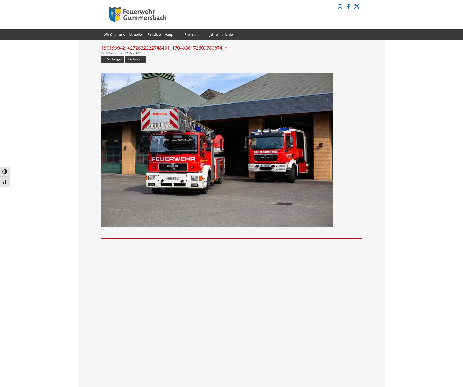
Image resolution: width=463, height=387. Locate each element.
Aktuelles (136, 34)
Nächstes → (135, 59)
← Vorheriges (113, 59)
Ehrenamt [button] (193, 34)
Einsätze (154, 34)
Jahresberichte (221, 34)
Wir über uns (114, 34)
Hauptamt (173, 34)
